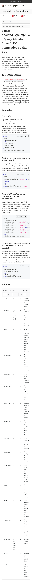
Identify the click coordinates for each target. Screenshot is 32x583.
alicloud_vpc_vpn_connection (13, 26)
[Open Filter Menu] (8, 294)
